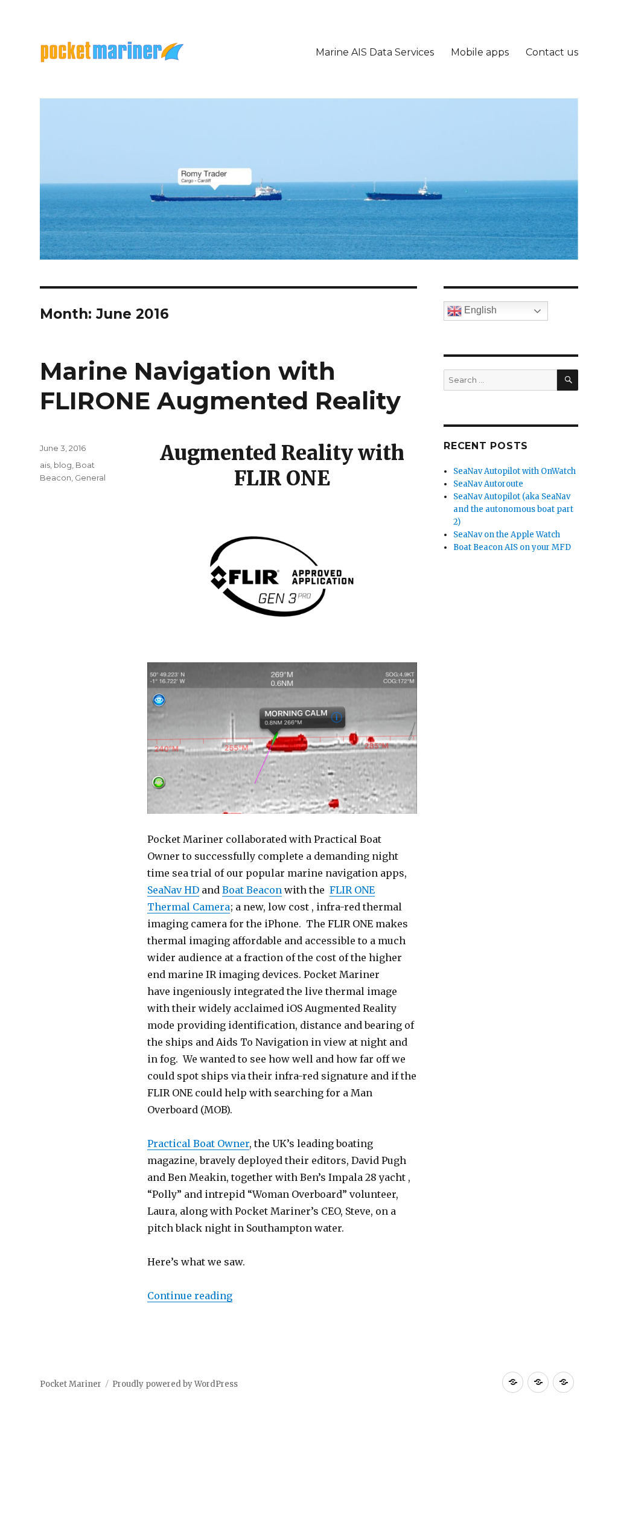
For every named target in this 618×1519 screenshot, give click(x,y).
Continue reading (189, 1296)
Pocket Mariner (70, 1384)
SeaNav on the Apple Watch (506, 534)
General (90, 477)
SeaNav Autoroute (488, 484)
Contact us (552, 52)
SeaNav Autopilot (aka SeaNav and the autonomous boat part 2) (513, 509)
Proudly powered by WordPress (175, 1384)
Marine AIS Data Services (375, 52)
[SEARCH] (567, 380)
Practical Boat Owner (198, 1143)
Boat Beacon (252, 890)
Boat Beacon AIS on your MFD (512, 547)
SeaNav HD (173, 890)
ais (45, 465)
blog (63, 465)
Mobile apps (480, 52)
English (479, 310)
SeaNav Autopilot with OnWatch (514, 471)
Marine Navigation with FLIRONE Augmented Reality (220, 385)
